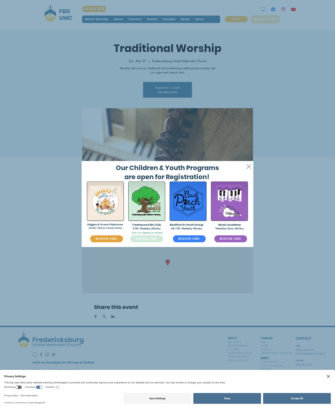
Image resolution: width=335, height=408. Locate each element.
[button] (248, 166)
